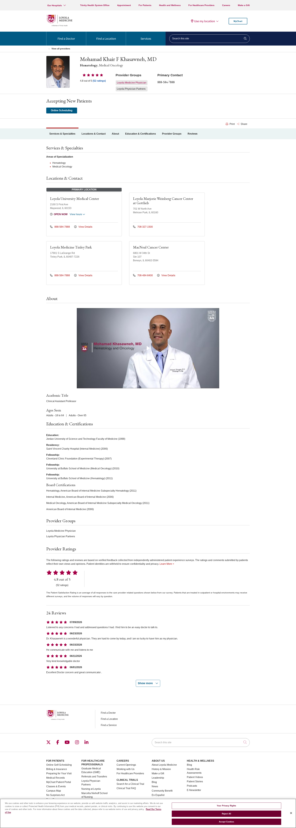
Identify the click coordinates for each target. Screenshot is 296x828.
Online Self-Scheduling (59, 764)
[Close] (291, 813)
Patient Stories (195, 781)
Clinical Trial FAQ (126, 788)
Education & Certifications (140, 133)
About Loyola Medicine (164, 764)
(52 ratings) (99, 80)
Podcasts (192, 785)
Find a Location (106, 38)
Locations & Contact (94, 133)
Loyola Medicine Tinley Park (71, 247)
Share (243, 124)
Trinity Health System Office (94, 5)
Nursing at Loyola (91, 789)
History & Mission (161, 769)
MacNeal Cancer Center (151, 247)
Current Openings (126, 764)
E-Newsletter (194, 790)
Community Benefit (162, 790)
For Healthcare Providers (201, 5)
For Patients (145, 5)
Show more (146, 683)
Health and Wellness (170, 5)
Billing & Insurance (56, 769)
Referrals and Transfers (94, 776)
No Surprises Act (55, 795)
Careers (226, 5)
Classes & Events (56, 786)
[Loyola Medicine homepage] (59, 26)
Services (146, 38)
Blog (154, 782)
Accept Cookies (226, 821)
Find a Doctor (66, 38)
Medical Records (55, 777)
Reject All (226, 814)
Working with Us (125, 769)
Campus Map (53, 790)
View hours (76, 214)
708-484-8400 (145, 275)
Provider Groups (171, 133)
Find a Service (109, 725)
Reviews (192, 133)
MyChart (238, 21)
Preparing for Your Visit (59, 773)
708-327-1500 (145, 226)
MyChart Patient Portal (58, 782)
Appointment (124, 5)
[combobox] (209, 38)
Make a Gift (244, 5)
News (155, 786)
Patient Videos (195, 777)
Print (232, 124)
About (115, 133)
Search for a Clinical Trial (130, 784)
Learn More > (167, 564)
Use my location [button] (204, 21)
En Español (158, 795)
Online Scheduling (61, 110)
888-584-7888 (166, 82)
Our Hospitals (54, 5)
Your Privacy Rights (226, 806)
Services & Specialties (62, 133)
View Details (85, 226)
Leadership (158, 777)
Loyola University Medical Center (74, 198)
